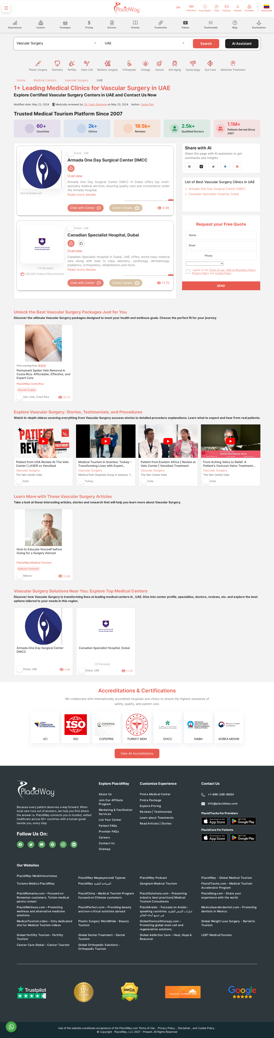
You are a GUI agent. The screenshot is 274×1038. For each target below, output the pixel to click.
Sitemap (104, 849)
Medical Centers (45, 80)
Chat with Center (82, 208)
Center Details (122, 208)
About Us (105, 794)
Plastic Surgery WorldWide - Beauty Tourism (103, 923)
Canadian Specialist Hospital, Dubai (214, 194)
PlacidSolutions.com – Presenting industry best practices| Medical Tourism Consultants (163, 897)
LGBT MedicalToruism (216, 935)
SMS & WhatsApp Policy (241, 270)
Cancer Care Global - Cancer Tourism (43, 945)
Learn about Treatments (157, 817)
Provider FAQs (109, 831)
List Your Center (110, 819)
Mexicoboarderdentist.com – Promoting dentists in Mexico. (229, 909)
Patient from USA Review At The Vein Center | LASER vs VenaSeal (42, 464)
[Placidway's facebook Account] (20, 844)
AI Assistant (242, 44)
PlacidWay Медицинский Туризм (101, 877)
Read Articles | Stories (155, 823)
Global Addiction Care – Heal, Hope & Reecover (166, 937)
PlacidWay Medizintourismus (37, 876)
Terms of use (217, 270)
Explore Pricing (150, 806)
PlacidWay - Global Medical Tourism (226, 877)
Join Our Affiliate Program (111, 802)
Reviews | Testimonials (156, 811)
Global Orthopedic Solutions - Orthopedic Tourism (99, 947)
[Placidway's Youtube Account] (41, 844)
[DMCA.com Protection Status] (129, 992)
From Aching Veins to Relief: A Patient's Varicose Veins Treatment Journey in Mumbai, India (228, 464)
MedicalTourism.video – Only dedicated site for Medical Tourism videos (44, 923)
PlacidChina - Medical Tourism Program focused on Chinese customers (106, 895)
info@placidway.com (222, 803)
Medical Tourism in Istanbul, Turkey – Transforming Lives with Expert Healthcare (104, 464)
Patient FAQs (108, 825)
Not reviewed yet (31, 193)
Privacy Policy (200, 273)
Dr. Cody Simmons (95, 104)
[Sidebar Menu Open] (6, 8)
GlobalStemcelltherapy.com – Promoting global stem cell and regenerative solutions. (161, 925)
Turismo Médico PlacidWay (36, 883)
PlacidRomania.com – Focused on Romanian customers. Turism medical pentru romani (43, 897)
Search (206, 44)
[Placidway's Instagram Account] (63, 844)
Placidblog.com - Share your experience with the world (221, 895)
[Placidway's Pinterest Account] (52, 844)
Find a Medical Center (155, 794)
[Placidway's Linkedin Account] (74, 844)
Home (20, 80)
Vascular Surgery (77, 80)
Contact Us (107, 843)
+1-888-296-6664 (221, 794)
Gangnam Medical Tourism (158, 883)
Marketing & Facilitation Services (115, 812)
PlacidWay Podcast (153, 877)
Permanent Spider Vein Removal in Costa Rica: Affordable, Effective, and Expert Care (43, 374)
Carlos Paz (147, 104)
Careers (104, 837)
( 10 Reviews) (45, 268)
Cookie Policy (223, 273)
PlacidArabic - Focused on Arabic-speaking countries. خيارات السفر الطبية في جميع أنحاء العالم (166, 911)
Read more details (81, 195)
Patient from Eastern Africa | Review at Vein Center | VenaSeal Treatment (168, 464)
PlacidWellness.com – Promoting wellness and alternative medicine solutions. (41, 911)
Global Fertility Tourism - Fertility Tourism (40, 937)
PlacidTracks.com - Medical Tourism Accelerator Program (226, 885)
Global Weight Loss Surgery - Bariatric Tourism (228, 923)
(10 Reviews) (102, 664)
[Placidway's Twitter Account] (31, 844)
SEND (221, 286)
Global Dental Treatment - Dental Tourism (101, 937)
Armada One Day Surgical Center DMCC (217, 189)
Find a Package (150, 800)
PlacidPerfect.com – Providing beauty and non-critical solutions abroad (105, 909)
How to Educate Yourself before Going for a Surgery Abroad (39, 551)
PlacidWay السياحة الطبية (94, 883)
